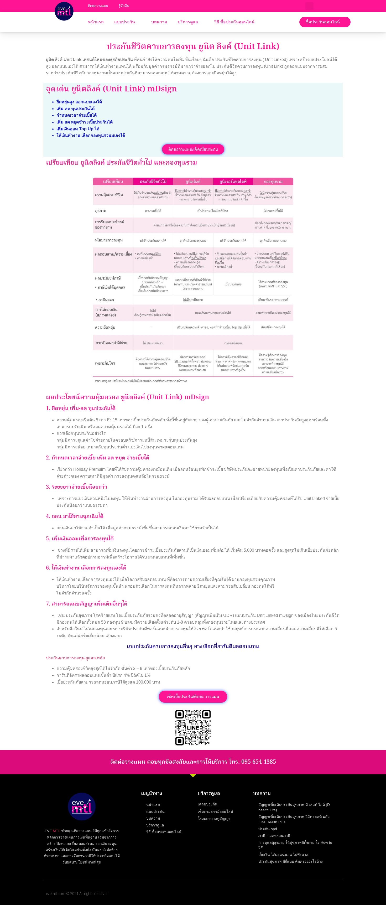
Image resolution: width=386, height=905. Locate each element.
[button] (325, 22)
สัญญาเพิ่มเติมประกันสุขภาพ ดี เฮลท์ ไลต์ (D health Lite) (293, 807)
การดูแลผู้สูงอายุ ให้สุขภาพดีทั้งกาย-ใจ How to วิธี (295, 845)
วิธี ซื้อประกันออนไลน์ (234, 21)
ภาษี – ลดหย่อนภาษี (274, 835)
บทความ (160, 21)
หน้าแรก (96, 21)
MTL (56, 831)
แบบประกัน (125, 21)
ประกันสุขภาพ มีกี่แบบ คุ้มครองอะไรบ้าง (291, 861)
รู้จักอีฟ (125, 6)
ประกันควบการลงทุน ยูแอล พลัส (76, 657)
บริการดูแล (188, 21)
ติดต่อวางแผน (98, 6)
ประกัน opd (267, 829)
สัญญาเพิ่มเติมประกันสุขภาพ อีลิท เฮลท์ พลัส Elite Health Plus (297, 819)
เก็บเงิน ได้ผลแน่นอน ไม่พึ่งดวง (282, 854)
